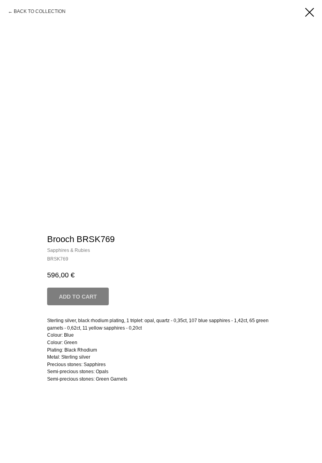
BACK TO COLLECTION (40, 11)
